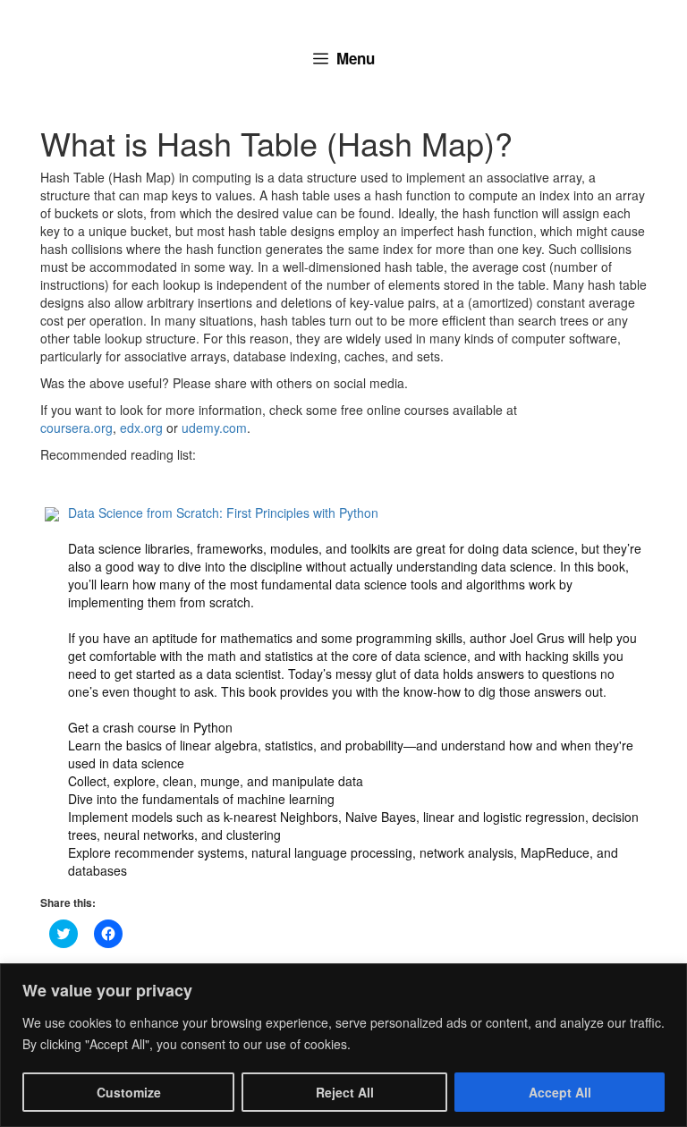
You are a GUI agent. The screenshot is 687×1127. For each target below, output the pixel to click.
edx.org (141, 427)
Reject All (345, 1092)
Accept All (560, 1092)
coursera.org (76, 427)
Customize (129, 1092)
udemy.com (214, 427)
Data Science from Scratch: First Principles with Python (223, 512)
